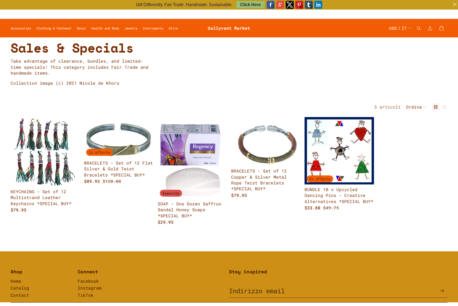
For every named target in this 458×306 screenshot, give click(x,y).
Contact (20, 295)
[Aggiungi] (72, 178)
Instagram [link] (90, 288)
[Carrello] (441, 28)
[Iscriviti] (441, 290)
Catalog (20, 288)
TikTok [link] (86, 295)
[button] (416, 107)
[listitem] (173, 28)
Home (16, 281)
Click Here (250, 4)
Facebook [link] (88, 281)
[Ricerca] (419, 28)
